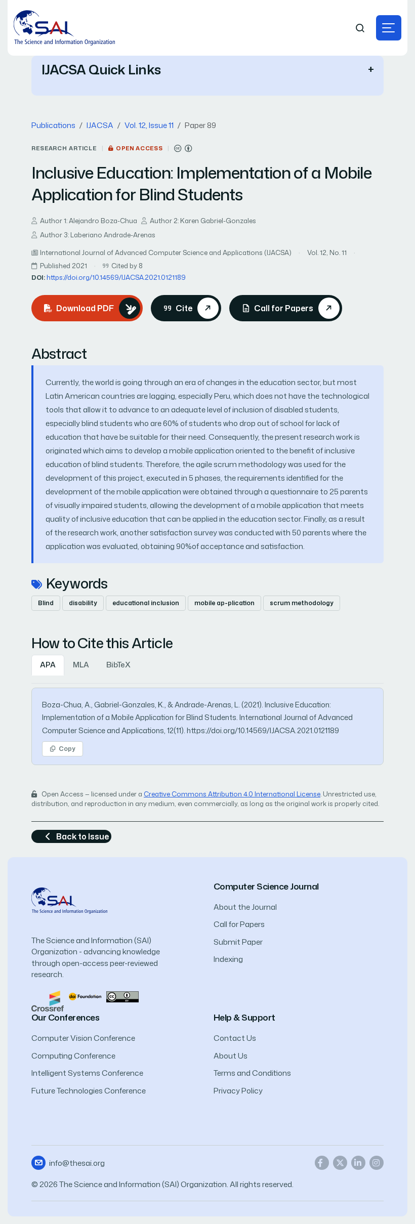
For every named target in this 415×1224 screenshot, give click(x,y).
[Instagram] (376, 1163)
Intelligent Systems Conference (87, 1073)
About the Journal (245, 907)
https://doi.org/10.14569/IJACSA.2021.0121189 (116, 277)
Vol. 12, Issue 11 (149, 125)
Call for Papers (239, 924)
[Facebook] (322, 1163)
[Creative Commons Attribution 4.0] (122, 996)
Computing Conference (73, 1055)
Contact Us (235, 1038)
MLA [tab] (81, 664)
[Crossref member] (47, 1000)
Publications (53, 125)
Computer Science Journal (266, 886)
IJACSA (100, 125)
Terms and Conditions (252, 1073)
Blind (46, 603)
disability (83, 603)
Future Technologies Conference (88, 1090)
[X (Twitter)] (340, 1163)
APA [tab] (48, 664)
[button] (388, 27)
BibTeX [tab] (118, 664)
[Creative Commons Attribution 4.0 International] (183, 148)
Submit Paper (238, 942)
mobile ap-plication (224, 603)
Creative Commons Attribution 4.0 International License (232, 793)
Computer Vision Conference (83, 1038)
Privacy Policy (238, 1090)
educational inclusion (145, 603)
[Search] (360, 28)
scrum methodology (302, 603)
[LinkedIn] (358, 1163)
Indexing (228, 959)
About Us (230, 1055)
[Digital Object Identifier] (85, 996)
